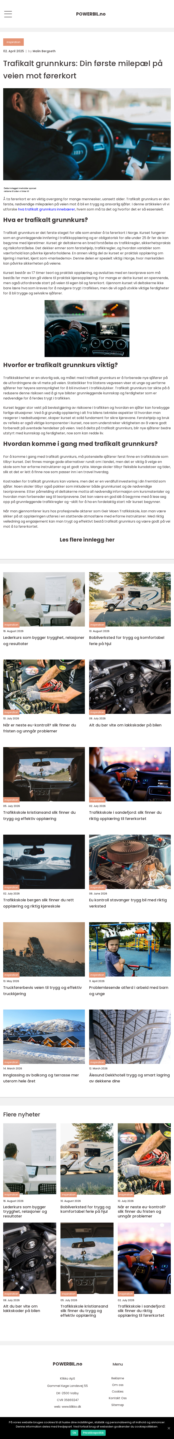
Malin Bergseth (44, 51)
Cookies (117, 1391)
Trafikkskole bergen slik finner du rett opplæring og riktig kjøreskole (38, 903)
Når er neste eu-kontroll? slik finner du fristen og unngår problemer (39, 728)
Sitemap (117, 1405)
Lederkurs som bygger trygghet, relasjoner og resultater (43, 640)
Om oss (117, 1385)
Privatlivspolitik (93, 1433)
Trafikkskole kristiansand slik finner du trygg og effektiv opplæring (39, 815)
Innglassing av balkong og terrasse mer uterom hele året (41, 1078)
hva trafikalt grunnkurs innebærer (46, 209)
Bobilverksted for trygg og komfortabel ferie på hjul (126, 640)
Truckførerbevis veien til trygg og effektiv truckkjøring (42, 990)
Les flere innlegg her (87, 539)
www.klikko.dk (71, 1406)
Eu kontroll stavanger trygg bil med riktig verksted (128, 903)
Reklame (117, 1378)
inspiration (13, 42)
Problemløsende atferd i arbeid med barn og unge (128, 990)
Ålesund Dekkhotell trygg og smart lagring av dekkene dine (129, 1078)
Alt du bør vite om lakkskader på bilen (125, 725)
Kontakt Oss (118, 1398)
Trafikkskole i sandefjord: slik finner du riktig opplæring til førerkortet (125, 815)
